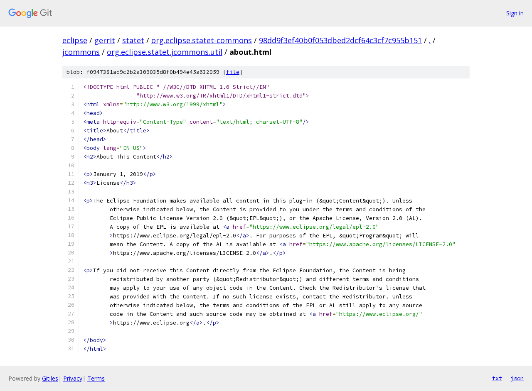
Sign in (515, 13)
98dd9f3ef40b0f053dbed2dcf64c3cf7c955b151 (340, 40)
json (517, 378)
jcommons (81, 52)
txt (497, 378)
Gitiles (50, 378)
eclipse (74, 40)
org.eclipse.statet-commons (201, 40)
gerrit (104, 40)
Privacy (72, 378)
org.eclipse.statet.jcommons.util (164, 52)
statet (133, 40)
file (232, 72)
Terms (96, 378)
